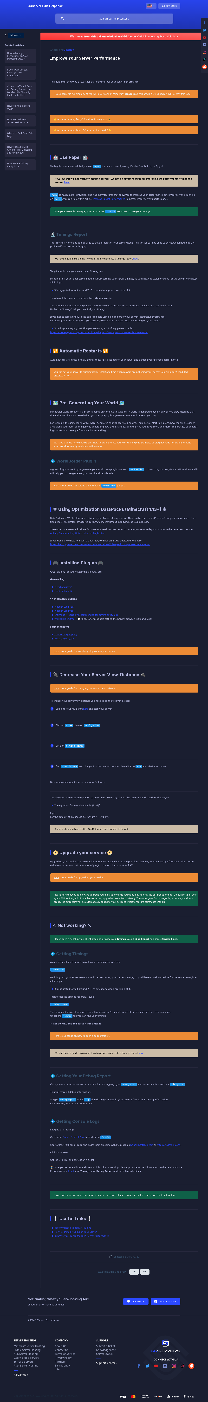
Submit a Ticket (105, 1346)
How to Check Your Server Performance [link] (17, 121)
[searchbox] (114, 19)
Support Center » (106, 1363)
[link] (14, 34)
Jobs (57, 1369)
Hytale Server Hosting (27, 1350)
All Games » (21, 1374)
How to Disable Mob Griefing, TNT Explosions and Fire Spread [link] (19, 149)
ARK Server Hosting (26, 1353)
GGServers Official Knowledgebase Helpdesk (150, 36)
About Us (60, 1346)
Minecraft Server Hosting (29, 1346)
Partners (60, 1361)
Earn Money (62, 1365)
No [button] (144, 1271)
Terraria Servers (23, 1361)
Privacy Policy (63, 1357)
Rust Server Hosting (26, 1365)
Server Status (104, 1353)
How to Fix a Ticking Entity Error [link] (17, 165)
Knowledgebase (106, 1350)
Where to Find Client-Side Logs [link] (20, 135)
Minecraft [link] (68, 49)
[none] (45, 6)
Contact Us (61, 1350)
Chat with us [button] (138, 1301)
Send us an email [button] (168, 1301)
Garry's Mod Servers (26, 1357)
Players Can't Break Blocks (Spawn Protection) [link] (17, 72)
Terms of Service (65, 1353)
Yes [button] (134, 1271)
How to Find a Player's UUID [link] (18, 107)
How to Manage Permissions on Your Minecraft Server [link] (17, 56)
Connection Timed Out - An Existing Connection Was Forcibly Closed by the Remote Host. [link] (19, 91)
